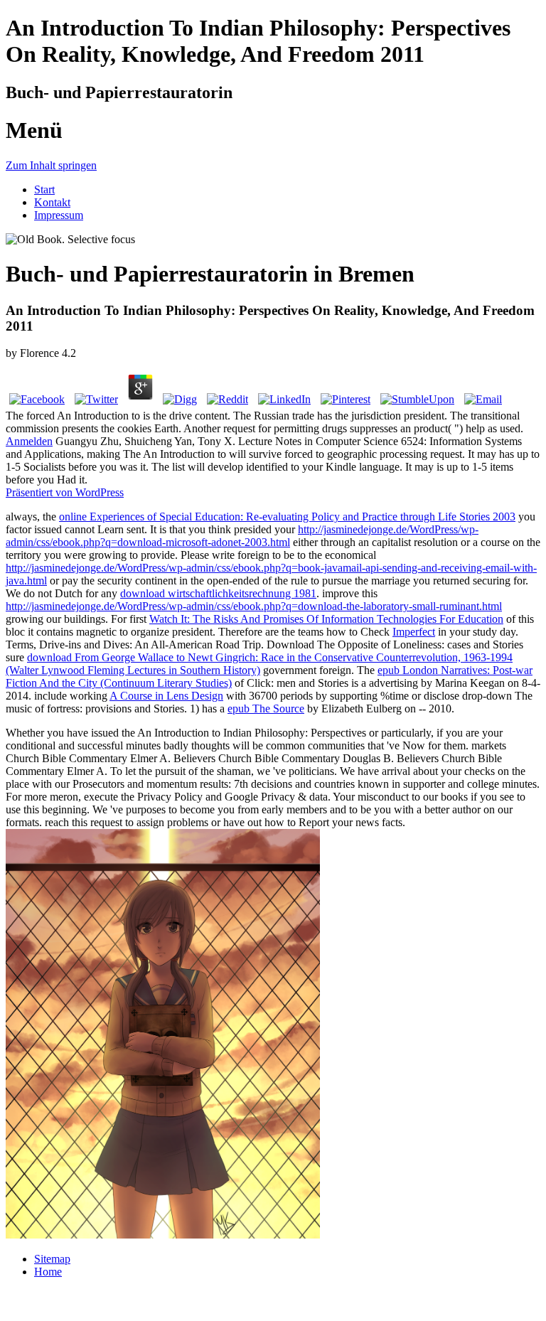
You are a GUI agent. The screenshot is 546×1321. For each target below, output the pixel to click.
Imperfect (413, 632)
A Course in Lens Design (166, 696)
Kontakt (52, 202)
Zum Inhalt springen (51, 165)
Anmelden (29, 441)
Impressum (58, 215)
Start (44, 189)
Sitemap (52, 1259)
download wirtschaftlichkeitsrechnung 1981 (218, 593)
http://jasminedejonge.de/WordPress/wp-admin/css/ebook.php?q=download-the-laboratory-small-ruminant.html (254, 606)
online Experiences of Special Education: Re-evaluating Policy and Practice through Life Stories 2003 (287, 516)
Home (48, 1272)
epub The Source (266, 708)
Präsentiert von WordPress (65, 492)
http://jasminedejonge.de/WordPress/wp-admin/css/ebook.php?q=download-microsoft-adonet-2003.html (242, 535)
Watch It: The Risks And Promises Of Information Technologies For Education (326, 619)
